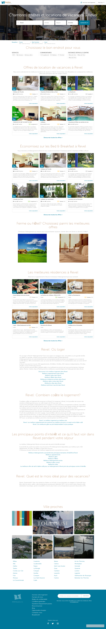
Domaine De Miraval (46, 325)
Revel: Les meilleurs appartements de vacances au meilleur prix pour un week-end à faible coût (53, 422)
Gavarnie (77, 568)
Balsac (56, 561)
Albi (14, 563)
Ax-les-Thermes (80, 561)
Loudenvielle (38, 563)
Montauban (78, 563)
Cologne (36, 571)
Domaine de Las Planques (75, 199)
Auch (55, 575)
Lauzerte (57, 573)
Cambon (56, 571)
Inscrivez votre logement (39, 595)
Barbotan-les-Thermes (82, 578)
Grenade (77, 566)
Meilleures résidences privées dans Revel (53, 379)
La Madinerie (71, 92)
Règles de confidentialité (39, 599)
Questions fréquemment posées (42, 603)
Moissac (15, 578)
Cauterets (37, 561)
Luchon (77, 571)
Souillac (36, 573)
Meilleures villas (53, 464)
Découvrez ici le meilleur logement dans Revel (53, 371)
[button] (48, 623)
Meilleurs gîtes (53, 456)
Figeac (36, 566)
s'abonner (86, 596)
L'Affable (43, 122)
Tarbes (15, 568)
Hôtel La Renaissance (74, 295)
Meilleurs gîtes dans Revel (53, 375)
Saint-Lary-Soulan (59, 566)
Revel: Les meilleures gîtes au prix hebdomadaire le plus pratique (53, 424)
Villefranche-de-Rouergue (83, 575)
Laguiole (77, 573)
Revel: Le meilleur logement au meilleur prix (53, 420)
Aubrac (15, 573)
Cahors (56, 563)
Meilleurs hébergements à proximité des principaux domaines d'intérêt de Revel (53, 453)
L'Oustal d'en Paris (18, 199)
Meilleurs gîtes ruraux (53, 462)
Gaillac (15, 566)
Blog (33, 608)
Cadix (35, 580)
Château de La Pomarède (75, 325)
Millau (15, 561)
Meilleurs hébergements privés (53, 460)
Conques (36, 575)
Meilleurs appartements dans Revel (53, 373)
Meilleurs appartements (53, 455)
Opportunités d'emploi (39, 610)
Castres (56, 578)
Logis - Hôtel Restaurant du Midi (22, 325)
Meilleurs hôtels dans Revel (53, 377)
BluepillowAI (36, 615)
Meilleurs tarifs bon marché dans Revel (53, 385)
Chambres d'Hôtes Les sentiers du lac (78, 122)
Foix (14, 575)
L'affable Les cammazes (47, 199)
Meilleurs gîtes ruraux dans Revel (53, 381)
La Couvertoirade (18, 580)
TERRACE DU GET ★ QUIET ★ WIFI (22, 122)
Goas (55, 568)
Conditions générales (38, 601)
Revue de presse (37, 606)
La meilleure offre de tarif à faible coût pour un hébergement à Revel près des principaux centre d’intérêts (53, 466)
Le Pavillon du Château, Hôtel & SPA (50, 295)
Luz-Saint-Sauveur (39, 578)
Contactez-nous (37, 612)
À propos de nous (37, 597)
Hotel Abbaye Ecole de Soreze (21, 295)
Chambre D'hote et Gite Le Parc (49, 92)
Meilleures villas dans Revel (53, 383)
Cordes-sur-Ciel (18, 571)
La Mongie (37, 568)
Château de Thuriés (18, 92)
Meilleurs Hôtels (53, 458)
